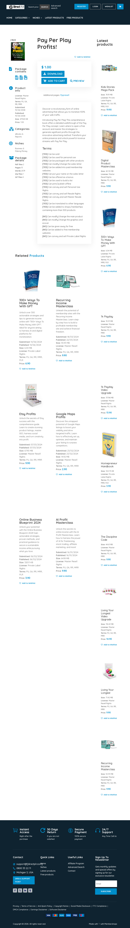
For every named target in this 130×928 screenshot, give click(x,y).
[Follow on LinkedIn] (25, 890)
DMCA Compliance (20, 910)
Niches (43, 867)
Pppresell (64, 95)
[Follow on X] (20, 890)
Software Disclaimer (58, 910)
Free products (75, 18)
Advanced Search (76, 867)
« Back (13, 40)
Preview (78, 80)
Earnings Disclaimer (39, 910)
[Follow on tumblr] (30, 890)
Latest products (54, 18)
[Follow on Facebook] (15, 890)
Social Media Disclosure (80, 906)
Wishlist (109, 6)
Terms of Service (28, 906)
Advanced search (56, 6)
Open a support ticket (22, 880)
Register (81, 6)
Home (9, 18)
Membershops (110, 924)
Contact (71, 871)
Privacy (16, 906)
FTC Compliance (100, 906)
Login (95, 6)
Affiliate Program (76, 864)
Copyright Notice (61, 906)
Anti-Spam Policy (45, 906)
